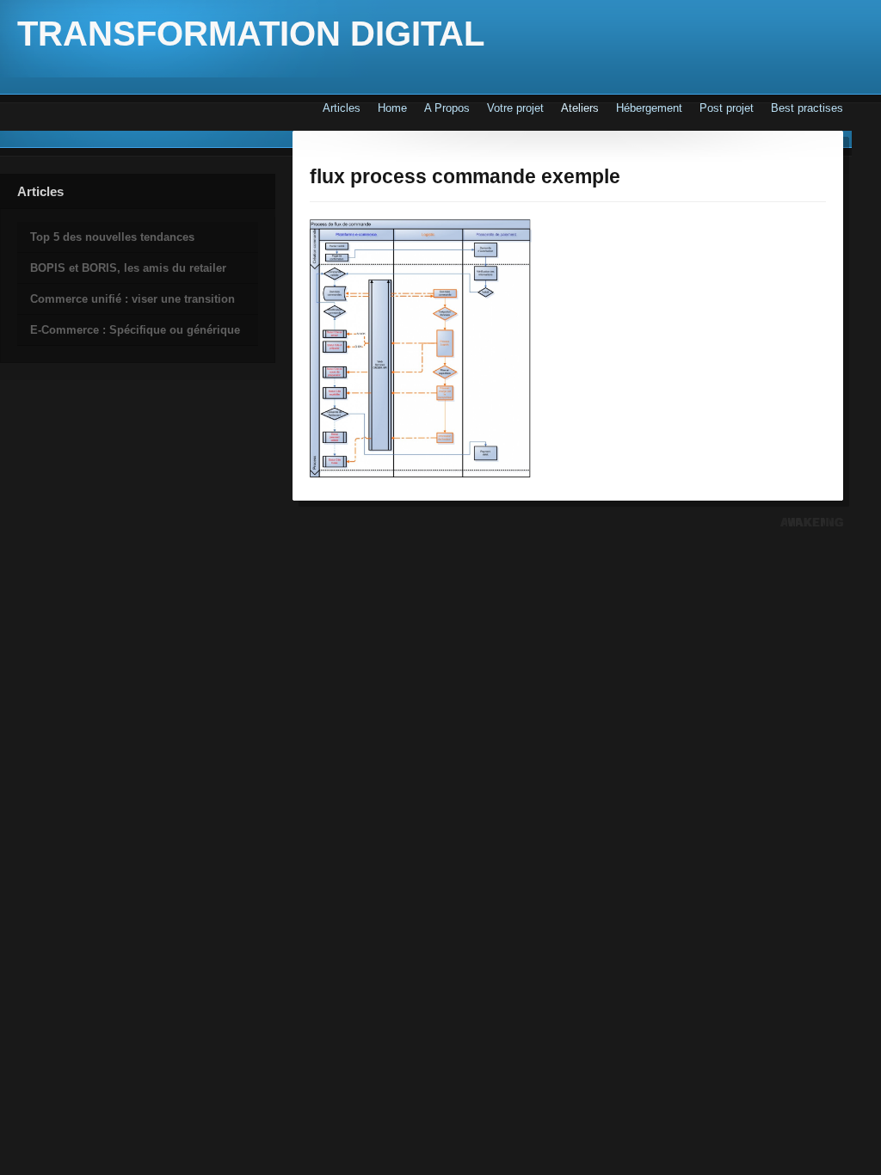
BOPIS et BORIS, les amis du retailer (128, 267)
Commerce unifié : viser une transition (132, 298)
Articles (341, 108)
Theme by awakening (811, 522)
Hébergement (649, 108)
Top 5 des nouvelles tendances (112, 237)
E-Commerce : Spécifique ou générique (135, 329)
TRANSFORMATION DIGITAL (250, 33)
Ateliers (580, 108)
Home (392, 108)
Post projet (726, 108)
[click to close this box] (1, 206)
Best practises (807, 108)
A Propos (447, 108)
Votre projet (515, 108)
